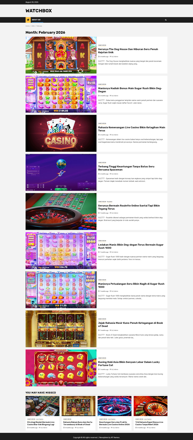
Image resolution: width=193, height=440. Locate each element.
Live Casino (39, 419)
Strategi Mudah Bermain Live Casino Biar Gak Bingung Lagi (40, 423)
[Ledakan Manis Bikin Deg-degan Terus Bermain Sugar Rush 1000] (61, 250)
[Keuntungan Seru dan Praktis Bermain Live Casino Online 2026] (114, 406)
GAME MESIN (102, 45)
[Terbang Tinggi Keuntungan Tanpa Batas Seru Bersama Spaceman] (61, 172)
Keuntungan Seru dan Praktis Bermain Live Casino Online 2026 (114, 423)
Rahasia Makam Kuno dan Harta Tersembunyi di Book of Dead (77, 423)
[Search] (165, 20)
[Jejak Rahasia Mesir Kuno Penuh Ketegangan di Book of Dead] (61, 328)
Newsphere (103, 437)
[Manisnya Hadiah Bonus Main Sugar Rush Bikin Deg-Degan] (61, 94)
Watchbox (39, 11)
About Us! (36, 20)
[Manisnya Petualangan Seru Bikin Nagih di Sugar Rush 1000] (61, 289)
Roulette (109, 201)
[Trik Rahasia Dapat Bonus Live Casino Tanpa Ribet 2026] (151, 406)
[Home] (28, 20)
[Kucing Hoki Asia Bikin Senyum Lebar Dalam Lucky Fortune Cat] (61, 367)
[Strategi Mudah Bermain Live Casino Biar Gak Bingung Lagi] (42, 406)
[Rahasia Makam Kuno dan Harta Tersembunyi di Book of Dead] (78, 406)
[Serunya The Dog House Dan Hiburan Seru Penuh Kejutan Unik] (61, 55)
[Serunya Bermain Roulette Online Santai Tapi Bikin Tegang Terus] (61, 211)
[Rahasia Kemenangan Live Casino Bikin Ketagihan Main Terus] (61, 133)
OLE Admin (114, 56)
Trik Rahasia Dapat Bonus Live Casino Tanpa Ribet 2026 (149, 423)
